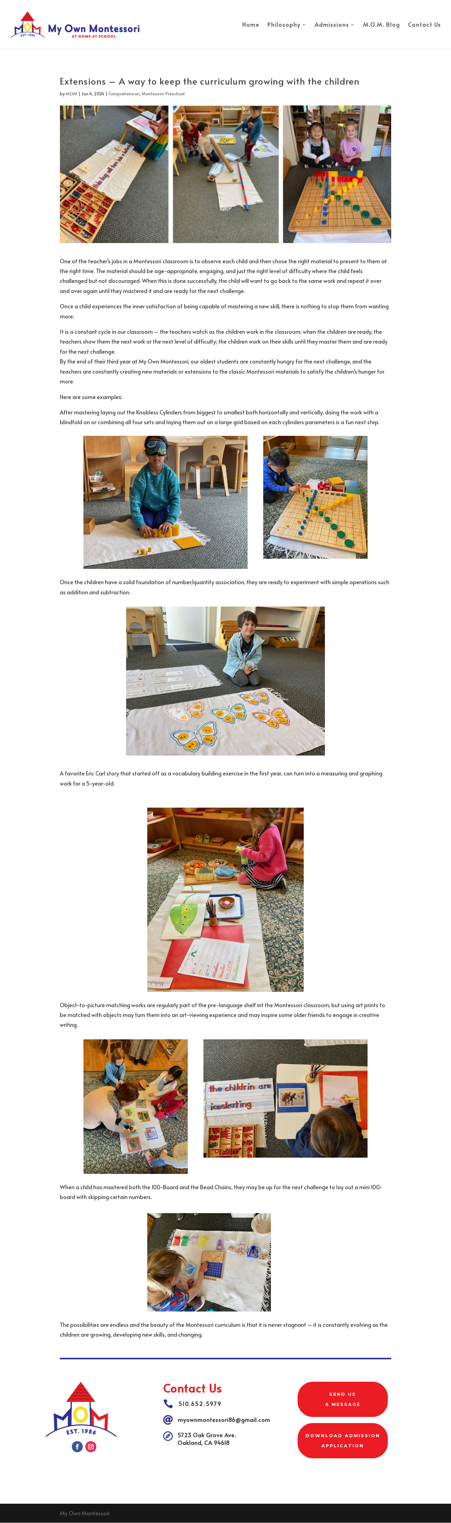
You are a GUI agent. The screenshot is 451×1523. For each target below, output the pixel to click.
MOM (71, 94)
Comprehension (124, 94)
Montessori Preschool (163, 94)
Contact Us (424, 25)
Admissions (332, 25)
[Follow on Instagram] (90, 1446)
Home (251, 25)
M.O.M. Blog (381, 25)
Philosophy (284, 25)
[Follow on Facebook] (77, 1446)
